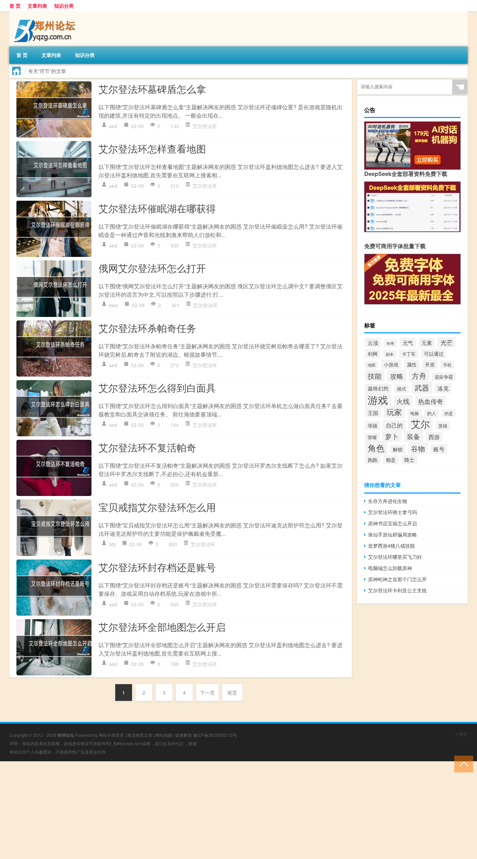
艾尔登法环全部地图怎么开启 (162, 627)
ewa (113, 305)
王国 (373, 412)
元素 (426, 342)
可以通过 (433, 353)
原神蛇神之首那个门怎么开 (397, 579)
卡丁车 (409, 353)
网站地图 (163, 735)
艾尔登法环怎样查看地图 (152, 148)
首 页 (15, 5)
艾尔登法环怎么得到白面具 (157, 387)
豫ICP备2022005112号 (215, 735)
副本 (390, 354)
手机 (447, 365)
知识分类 (64, 5)
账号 (439, 449)
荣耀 (372, 437)
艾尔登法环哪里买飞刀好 (395, 556)
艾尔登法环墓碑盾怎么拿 (152, 89)
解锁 (398, 449)
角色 (376, 448)
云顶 (373, 342)
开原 (430, 364)
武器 (421, 387)
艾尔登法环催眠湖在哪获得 (157, 208)
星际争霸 (444, 376)
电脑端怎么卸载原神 (390, 567)
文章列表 (37, 5)
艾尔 (420, 423)
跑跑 (372, 459)
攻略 (396, 375)
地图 (371, 365)
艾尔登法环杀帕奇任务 (147, 328)
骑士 (409, 459)
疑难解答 (183, 735)
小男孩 (461, 734)
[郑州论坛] (46, 13)
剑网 (372, 353)
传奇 (390, 343)
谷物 (418, 448)
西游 (434, 437)
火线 (403, 401)
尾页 (232, 692)
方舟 (419, 375)
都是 (391, 459)
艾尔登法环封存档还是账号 (157, 567)
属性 (412, 364)
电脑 (414, 413)
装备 (413, 436)
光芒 (446, 342)
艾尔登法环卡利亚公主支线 (397, 590)
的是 (449, 413)
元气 (408, 342)
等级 (372, 425)
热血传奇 (430, 401)
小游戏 (391, 364)
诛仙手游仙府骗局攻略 (392, 534)
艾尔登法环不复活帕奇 (147, 447)
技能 (375, 376)
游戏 (378, 399)
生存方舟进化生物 (387, 500)
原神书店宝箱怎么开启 (392, 523)
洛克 (443, 388)
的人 (431, 413)
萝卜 (391, 436)
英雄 (442, 425)
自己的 (394, 425)
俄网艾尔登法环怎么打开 (152, 268)
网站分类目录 (111, 735)
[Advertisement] (209, 810)
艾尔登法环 (204, 126)
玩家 (394, 411)
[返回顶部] (462, 763)
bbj (112, 544)
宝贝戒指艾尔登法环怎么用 (157, 507)
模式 (401, 388)
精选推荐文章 (139, 735)
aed (113, 126)
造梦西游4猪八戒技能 (391, 545)
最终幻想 (378, 388)
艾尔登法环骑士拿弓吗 (392, 512)
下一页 (207, 692)
